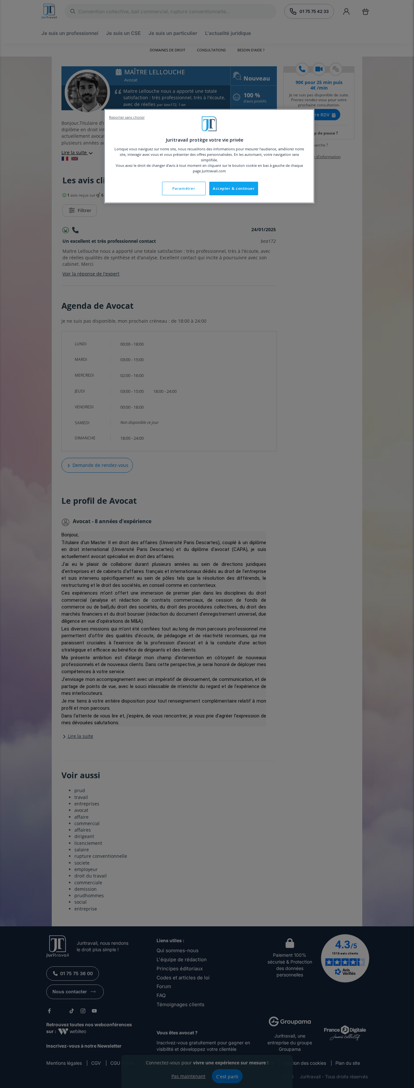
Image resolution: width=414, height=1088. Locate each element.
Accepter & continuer (234, 188)
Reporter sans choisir (127, 117)
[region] (209, 156)
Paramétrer (183, 188)
